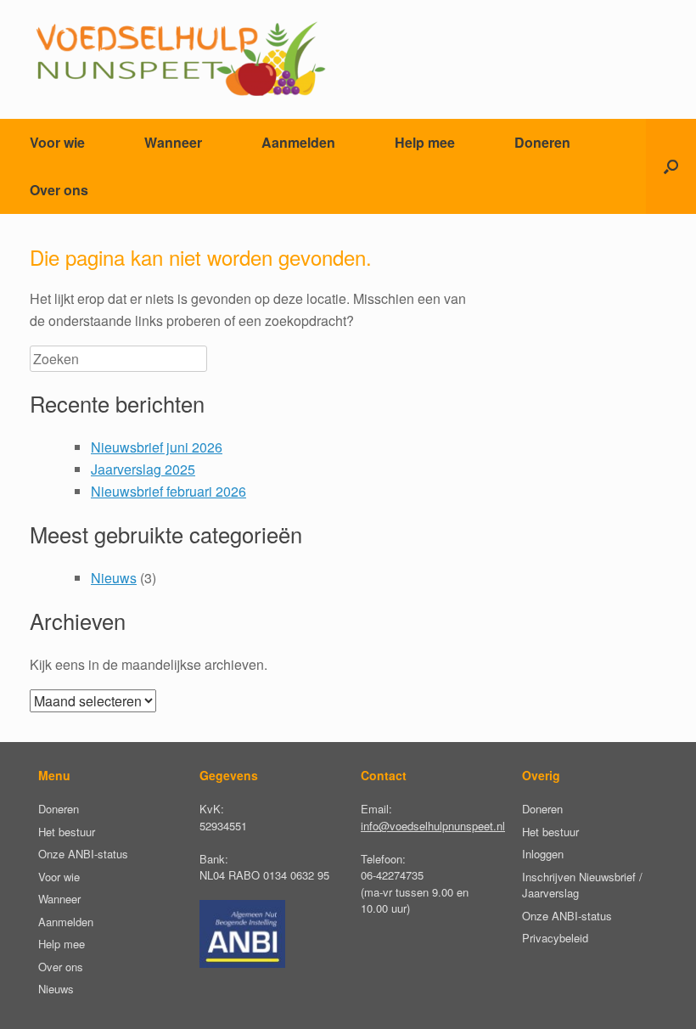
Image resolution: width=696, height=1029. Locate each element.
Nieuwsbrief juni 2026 (156, 447)
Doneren (542, 142)
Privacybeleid (555, 938)
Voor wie (57, 142)
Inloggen (543, 854)
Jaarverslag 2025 (143, 469)
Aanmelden (298, 142)
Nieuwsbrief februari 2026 (168, 491)
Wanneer (173, 142)
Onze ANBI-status (83, 854)
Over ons (59, 190)
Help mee (425, 142)
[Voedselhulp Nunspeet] (179, 59)
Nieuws (114, 578)
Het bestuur (66, 832)
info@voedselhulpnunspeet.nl (433, 826)
